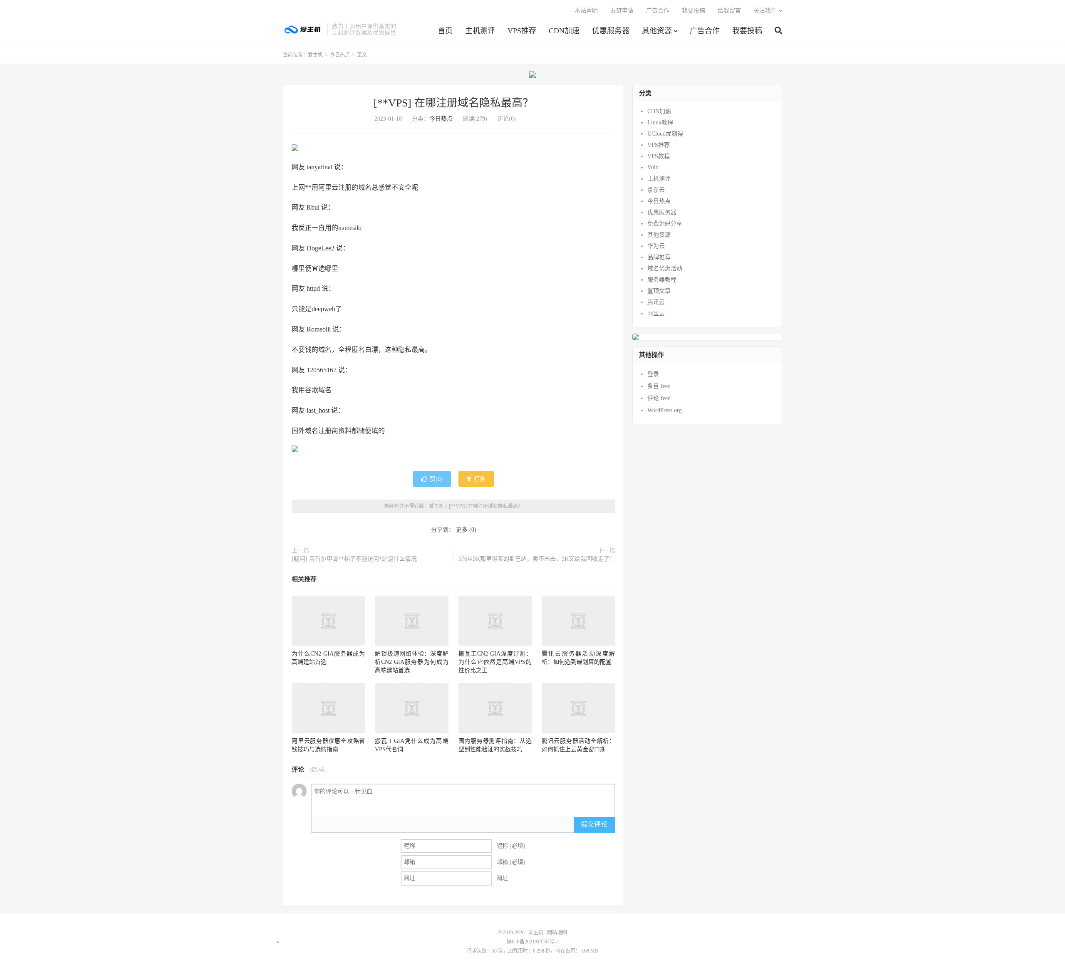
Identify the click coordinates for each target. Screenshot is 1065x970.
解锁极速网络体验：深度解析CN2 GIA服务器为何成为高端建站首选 (411, 662)
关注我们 (765, 10)
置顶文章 (659, 291)
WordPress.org (664, 410)
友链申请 (622, 10)
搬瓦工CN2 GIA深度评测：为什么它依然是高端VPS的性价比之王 (495, 662)
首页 (445, 31)
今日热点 (340, 55)
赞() (436, 479)
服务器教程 (661, 280)
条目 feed (659, 386)
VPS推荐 (522, 31)
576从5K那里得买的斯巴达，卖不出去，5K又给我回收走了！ (536, 559)
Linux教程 (660, 122)
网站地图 (557, 932)
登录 (653, 374)
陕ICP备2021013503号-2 (533, 942)
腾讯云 (656, 302)
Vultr (653, 167)
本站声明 (586, 10)
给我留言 (729, 10)
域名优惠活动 (664, 268)
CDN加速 (564, 31)
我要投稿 (747, 31)
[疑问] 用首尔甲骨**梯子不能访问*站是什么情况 (354, 559)
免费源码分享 (664, 223)
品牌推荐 (659, 257)
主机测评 (480, 31)
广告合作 (705, 31)
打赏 (478, 479)
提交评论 (594, 824)
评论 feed (659, 398)
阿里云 (656, 313)
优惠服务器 (610, 31)
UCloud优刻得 (665, 134)
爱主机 (303, 29)
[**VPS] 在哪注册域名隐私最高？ (453, 103)
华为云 (656, 246)
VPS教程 (658, 156)
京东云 (656, 190)
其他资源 (657, 31)
